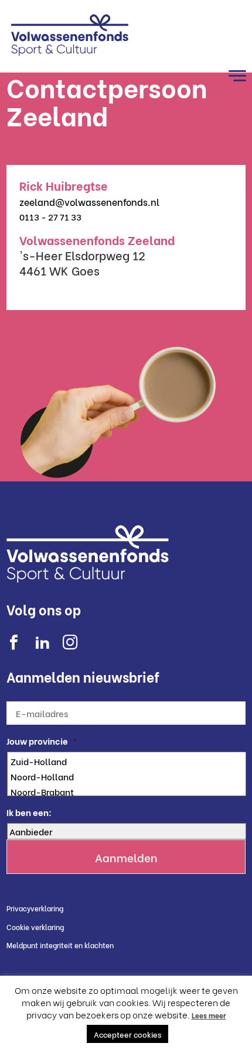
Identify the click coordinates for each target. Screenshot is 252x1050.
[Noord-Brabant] (127, 791)
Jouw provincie (41, 740)
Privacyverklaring (34, 908)
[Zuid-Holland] (127, 761)
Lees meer (209, 1015)
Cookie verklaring (35, 927)
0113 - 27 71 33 (50, 216)
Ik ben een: (29, 812)
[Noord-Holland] (127, 776)
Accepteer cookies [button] (127, 1033)
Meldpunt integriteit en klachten (60, 945)
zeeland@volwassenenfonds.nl (89, 201)
